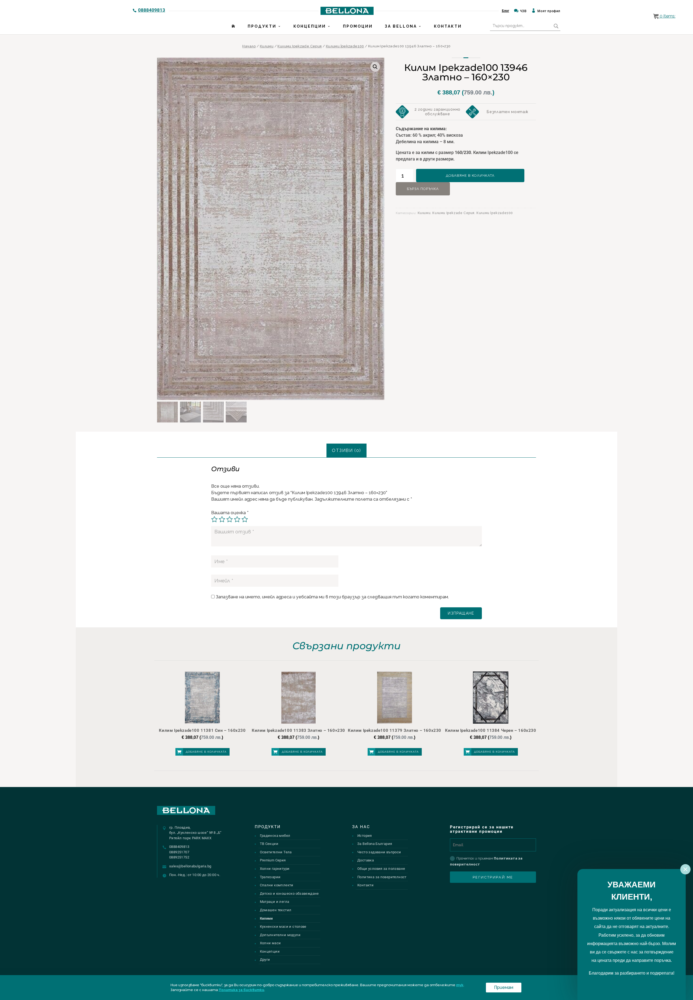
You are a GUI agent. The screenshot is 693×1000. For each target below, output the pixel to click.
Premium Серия (273, 860)
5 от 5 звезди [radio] (244, 519)
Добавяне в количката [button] (206, 751)
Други (265, 960)
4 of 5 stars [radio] (237, 519)
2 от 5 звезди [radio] (222, 519)
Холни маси (270, 943)
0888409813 (151, 10)
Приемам (503, 987)
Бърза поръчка (423, 189)
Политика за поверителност (382, 877)
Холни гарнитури (275, 869)
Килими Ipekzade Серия (299, 46)
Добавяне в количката (470, 175)
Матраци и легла (274, 902)
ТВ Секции (269, 844)
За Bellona (401, 26)
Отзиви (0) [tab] (346, 450)
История (364, 836)
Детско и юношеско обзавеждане (289, 893)
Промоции (358, 26)
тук (459, 985)
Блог (505, 10)
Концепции (309, 26)
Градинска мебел (275, 836)
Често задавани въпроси (379, 852)
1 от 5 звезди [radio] (214, 519)
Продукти (262, 26)
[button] (375, 67)
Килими (266, 46)
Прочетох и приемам (486, 861)
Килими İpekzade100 (345, 46)
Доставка (365, 860)
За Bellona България (374, 844)
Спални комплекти (276, 885)
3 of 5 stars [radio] (229, 519)
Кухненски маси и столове (283, 926)
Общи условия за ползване (381, 869)
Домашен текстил (276, 910)
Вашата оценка (230, 512)
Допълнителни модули (280, 935)
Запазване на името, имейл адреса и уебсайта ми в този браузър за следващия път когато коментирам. (332, 596)
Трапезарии (270, 877)
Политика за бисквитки (241, 990)
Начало (249, 46)
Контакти (448, 26)
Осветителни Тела (276, 852)
